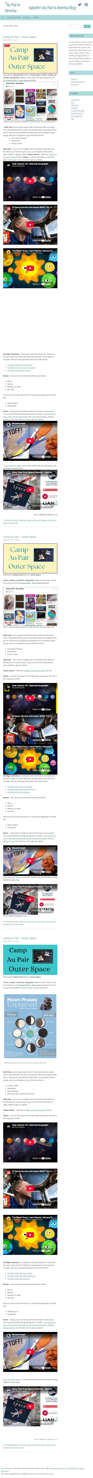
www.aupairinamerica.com (58, 1468)
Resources (27, 17)
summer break (8, 924)
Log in (52, 1474)
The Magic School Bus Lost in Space (19, 365)
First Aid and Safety (77, 111)
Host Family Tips (76, 116)
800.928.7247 (73, 1468)
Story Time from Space (12, 466)
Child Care (74, 105)
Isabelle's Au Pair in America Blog (52, 7)
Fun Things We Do (77, 113)
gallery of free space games (35, 671)
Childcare (74, 108)
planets (43, 520)
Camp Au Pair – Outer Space (19, 36)
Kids (72, 119)
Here (29, 152)
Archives (36, 17)
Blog (72, 102)
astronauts (23, 520)
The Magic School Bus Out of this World (21, 368)
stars (48, 520)
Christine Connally (11, 520)
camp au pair (31, 921)
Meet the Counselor (13, 17)
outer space (36, 520)
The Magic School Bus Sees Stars (18, 370)
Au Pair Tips (75, 100)
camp (29, 520)
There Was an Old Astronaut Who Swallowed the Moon (27, 417)
